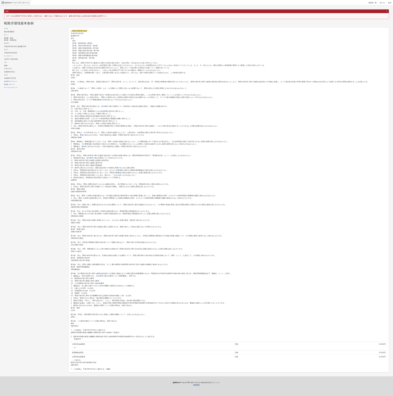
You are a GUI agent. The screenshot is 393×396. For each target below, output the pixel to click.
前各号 (77, 123)
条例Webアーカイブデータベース (17, 3)
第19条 (120, 170)
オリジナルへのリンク (11, 87)
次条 (161, 255)
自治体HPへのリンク (10, 81)
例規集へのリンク (9, 84)
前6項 (75, 305)
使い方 (382, 3)
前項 (81, 135)
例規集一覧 (372, 3)
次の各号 (104, 106)
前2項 (84, 146)
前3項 (75, 177)
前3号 (77, 168)
